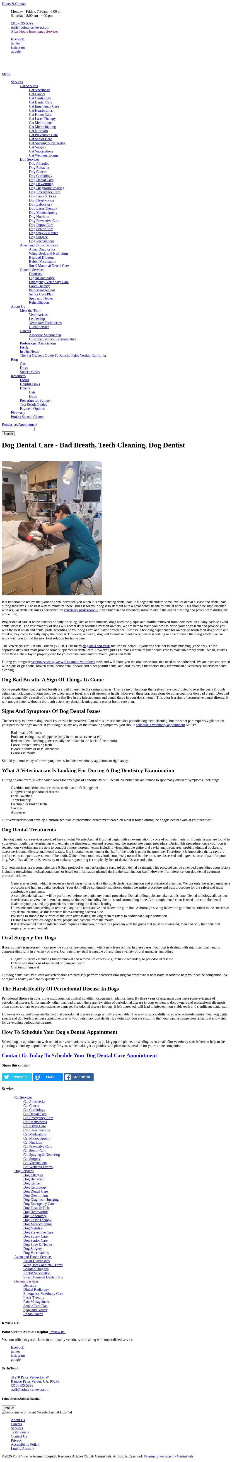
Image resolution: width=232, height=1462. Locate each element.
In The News (29, 351)
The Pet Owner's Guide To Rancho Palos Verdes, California (63, 355)
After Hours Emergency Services (34, 31)
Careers (25, 331)
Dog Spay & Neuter (43, 233)
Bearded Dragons (41, 257)
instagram (18, 47)
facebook (17, 39)
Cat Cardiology (40, 98)
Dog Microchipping (43, 212)
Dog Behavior (39, 168)
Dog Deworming (41, 184)
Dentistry (35, 274)
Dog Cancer (37, 172)
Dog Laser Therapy (43, 208)
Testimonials (20, 1432)
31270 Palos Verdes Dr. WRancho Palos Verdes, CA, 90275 (35, 1379)
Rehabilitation (39, 302)
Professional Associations (38, 343)
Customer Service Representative (52, 339)
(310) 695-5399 (22, 23)
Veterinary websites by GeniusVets (168, 1456)
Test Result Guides (33, 404)
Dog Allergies (39, 163)
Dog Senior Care (41, 229)
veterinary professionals (81, 610)
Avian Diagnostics (42, 249)
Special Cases (30, 372)
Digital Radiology (42, 278)
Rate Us (9, 1408)
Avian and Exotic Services (39, 245)
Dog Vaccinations (41, 241)
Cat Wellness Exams (43, 155)
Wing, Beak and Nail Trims (48, 253)
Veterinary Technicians (45, 323)
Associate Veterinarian (45, 335)
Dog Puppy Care (41, 225)
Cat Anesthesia (39, 90)
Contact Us (19, 1436)
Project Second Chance (27, 417)
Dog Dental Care (41, 180)
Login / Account (22, 1448)
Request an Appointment (19, 424)
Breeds (25, 388)
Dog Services (29, 159)
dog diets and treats (96, 646)
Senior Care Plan (41, 294)
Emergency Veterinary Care (49, 282)
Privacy (16, 1440)
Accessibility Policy (25, 1444)
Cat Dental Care (40, 102)
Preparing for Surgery (35, 400)
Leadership (37, 319)
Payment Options (32, 408)
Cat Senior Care (40, 139)
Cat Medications (40, 123)
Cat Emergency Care (44, 106)
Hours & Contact (14, 4)
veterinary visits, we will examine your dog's (63, 662)
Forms (24, 380)
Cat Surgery (37, 147)
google (16, 51)
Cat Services (29, 86)
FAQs (24, 347)
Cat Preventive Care (43, 135)
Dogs (24, 368)
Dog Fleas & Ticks (42, 196)
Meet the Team (30, 310)
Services (17, 82)
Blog (14, 359)
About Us (18, 306)
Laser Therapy (39, 286)
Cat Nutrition (38, 131)
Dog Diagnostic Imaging (46, 188)
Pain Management (42, 290)
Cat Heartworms (41, 110)
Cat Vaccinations (41, 151)
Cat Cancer (37, 94)
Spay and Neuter (41, 298)
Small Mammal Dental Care (49, 266)
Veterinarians (38, 315)
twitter (15, 43)
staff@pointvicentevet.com (30, 27)
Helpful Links (30, 384)
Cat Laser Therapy (42, 118)
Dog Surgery (38, 237)
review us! (57, 1332)
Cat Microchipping (42, 127)
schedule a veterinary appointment (160, 725)
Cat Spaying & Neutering (47, 143)
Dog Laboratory (40, 204)
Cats (23, 364)
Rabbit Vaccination (42, 261)
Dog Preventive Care (44, 221)
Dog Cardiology (40, 176)
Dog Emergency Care (44, 192)
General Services (32, 270)
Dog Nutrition (39, 217)
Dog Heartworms (41, 200)
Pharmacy (18, 413)
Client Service (39, 327)
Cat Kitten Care (40, 114)
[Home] (24, 70)
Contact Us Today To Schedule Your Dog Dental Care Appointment (79, 1055)
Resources (18, 376)
